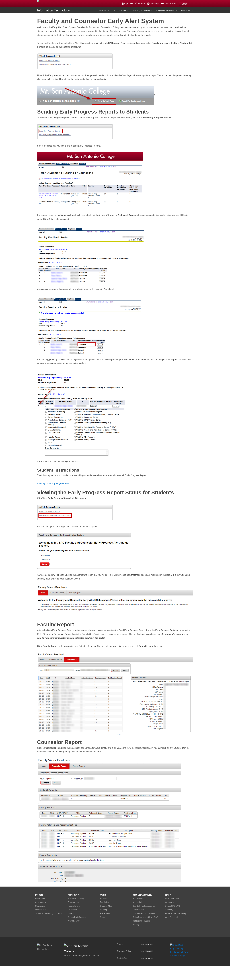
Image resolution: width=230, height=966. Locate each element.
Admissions (40, 898)
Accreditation (138, 898)
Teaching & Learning (141, 10)
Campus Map (169, 3)
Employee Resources (165, 10)
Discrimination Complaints (144, 913)
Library (71, 913)
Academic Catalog (76, 898)
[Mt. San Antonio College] (180, 950)
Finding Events (74, 906)
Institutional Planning (141, 921)
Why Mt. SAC (74, 921)
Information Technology (53, 10)
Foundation (72, 910)
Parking (103, 910)
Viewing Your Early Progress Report (54, 483)
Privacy (136, 924)
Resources (185, 10)
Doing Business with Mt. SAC (145, 917)
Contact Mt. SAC (172, 906)
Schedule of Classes (77, 917)
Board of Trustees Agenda (144, 906)
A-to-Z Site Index (172, 898)
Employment (73, 902)
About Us (102, 10)
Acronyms (169, 902)
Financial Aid (40, 910)
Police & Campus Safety (175, 913)
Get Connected (119, 10)
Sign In (127, 4)
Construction (138, 910)
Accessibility (138, 902)
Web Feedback (171, 917)
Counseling (40, 906)
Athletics (104, 898)
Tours (102, 917)
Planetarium (105, 913)
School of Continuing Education (48, 913)
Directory (154, 3)
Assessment (40, 902)
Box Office (104, 902)
